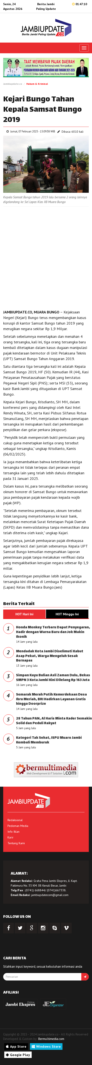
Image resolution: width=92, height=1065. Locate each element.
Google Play (20, 1055)
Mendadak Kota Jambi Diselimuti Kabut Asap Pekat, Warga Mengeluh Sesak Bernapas (49, 656)
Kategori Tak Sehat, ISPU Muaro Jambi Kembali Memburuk (49, 740)
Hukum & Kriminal (37, 83)
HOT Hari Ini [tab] (24, 614)
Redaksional (15, 820)
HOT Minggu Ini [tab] (67, 614)
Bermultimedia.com (51, 1039)
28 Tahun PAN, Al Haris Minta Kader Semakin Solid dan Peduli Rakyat (54, 721)
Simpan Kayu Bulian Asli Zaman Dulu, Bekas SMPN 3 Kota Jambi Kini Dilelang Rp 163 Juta (53, 677)
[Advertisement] (46, 257)
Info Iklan (13, 832)
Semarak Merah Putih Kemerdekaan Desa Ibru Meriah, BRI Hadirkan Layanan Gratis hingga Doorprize (51, 699)
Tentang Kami (16, 843)
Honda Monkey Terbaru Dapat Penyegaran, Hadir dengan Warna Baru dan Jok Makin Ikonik (53, 632)
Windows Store (48, 1046)
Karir (10, 837)
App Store (18, 1046)
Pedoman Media (17, 826)
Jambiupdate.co (12, 83)
